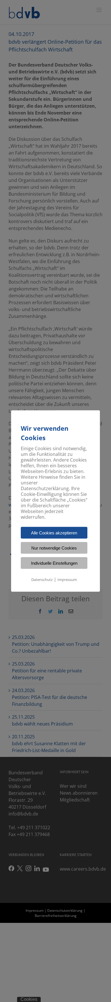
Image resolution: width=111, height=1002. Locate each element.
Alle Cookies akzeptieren (54, 532)
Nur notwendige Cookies (54, 548)
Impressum (67, 579)
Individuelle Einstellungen (54, 563)
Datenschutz (42, 579)
